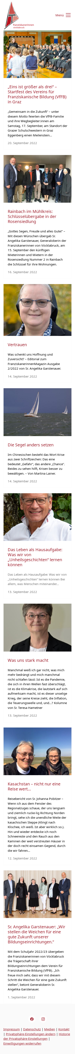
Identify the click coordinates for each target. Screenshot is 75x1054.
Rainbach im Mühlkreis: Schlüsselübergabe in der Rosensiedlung (32, 216)
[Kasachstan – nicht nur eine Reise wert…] (37, 751)
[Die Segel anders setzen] (37, 412)
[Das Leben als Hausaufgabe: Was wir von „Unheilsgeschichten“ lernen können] (37, 517)
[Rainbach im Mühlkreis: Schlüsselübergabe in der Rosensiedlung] (37, 179)
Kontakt (63, 1029)
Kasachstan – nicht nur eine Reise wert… (34, 786)
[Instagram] (43, 1019)
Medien (49, 1029)
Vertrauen (17, 344)
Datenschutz (32, 1029)
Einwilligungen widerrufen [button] (22, 1043)
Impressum (11, 1029)
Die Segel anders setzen (31, 445)
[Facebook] (31, 1019)
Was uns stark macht (28, 660)
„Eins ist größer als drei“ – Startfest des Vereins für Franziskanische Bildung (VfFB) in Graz (37, 94)
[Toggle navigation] (60, 15)
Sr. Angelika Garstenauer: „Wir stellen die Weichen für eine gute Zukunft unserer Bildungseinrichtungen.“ (36, 934)
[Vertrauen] (37, 310)
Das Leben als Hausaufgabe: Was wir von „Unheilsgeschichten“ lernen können (35, 557)
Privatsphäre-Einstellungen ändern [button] (30, 1034)
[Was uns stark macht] (37, 627)
